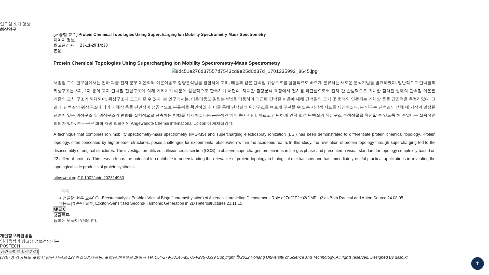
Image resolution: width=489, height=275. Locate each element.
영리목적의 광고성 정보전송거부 (29, 241)
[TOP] (477, 263)
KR (433, 10)
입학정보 (204, 10)
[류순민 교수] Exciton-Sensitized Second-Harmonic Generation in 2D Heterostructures (148, 203)
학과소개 (138, 10)
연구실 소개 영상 (15, 24)
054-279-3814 (167, 257)
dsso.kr (401, 257)
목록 (64, 191)
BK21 (309, 10)
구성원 (171, 10)
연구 (282, 10)
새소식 (338, 10)
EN (442, 10)
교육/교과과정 (246, 10)
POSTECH (10, 246)
